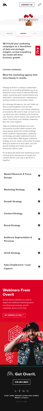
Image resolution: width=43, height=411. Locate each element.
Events (36, 396)
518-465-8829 (21, 382)
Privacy (18, 398)
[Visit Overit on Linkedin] (24, 391)
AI (34, 33)
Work (12, 396)
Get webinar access (13, 315)
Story (6, 396)
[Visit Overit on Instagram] (28, 391)
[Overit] (5, 5)
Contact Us (26, 4)
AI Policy (24, 398)
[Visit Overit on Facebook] (20, 391)
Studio (25, 396)
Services (10, 33)
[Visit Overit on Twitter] (16, 391)
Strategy (23, 33)
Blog (30, 396)
